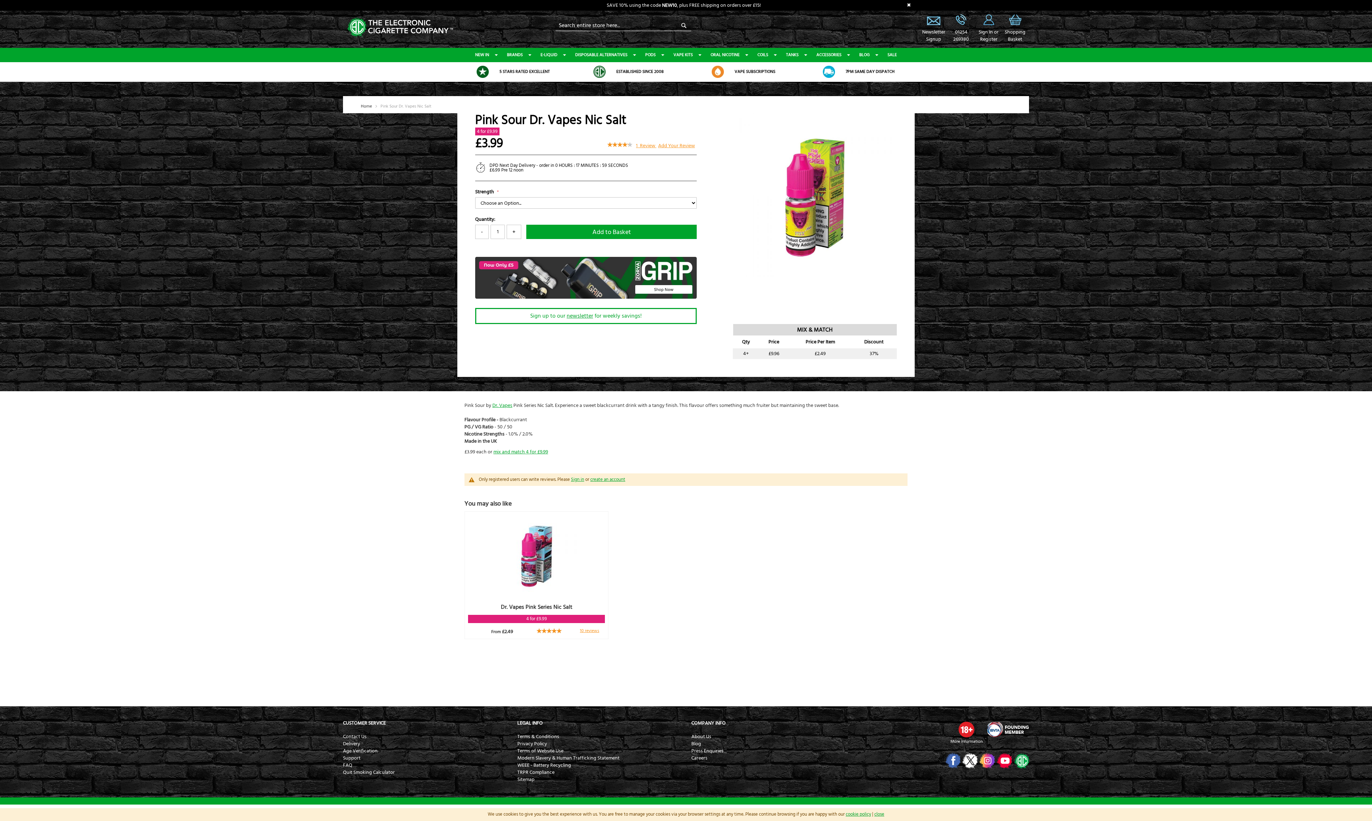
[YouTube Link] (1004, 761)
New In (482, 55)
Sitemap (526, 779)
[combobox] (623, 25)
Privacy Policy (532, 743)
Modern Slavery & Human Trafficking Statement (568, 758)
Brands (515, 55)
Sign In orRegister (988, 20)
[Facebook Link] (952, 761)
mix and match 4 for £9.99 (520, 452)
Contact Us (355, 736)
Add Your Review (676, 145)
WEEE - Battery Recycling (544, 765)
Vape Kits (683, 55)
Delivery (351, 743)
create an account (607, 479)
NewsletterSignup (933, 36)
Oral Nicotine (725, 55)
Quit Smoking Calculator (369, 772)
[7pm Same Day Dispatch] (829, 72)
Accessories (828, 55)
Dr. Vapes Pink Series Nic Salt (536, 607)
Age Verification (360, 751)
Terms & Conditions (538, 736)
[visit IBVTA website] (1007, 729)
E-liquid (549, 55)
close (879, 814)
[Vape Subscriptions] (718, 72)
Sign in (577, 479)
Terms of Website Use (540, 751)
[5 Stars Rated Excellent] (483, 72)
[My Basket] (1015, 25)
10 (589, 631)
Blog (864, 55)
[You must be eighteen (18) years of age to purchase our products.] (966, 729)
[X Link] (969, 761)
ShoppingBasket (1015, 36)
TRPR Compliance (536, 772)
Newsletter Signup (933, 20)
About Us (701, 736)
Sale (892, 55)
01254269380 (961, 36)
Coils (762, 55)
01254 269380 (961, 20)
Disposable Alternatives (601, 55)
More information (966, 741)
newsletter (580, 316)
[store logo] (400, 26)
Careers (699, 758)
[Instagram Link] (987, 761)
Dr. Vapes (502, 405)
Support (352, 758)
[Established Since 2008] (599, 72)
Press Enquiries (707, 751)
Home (366, 106)
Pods (650, 55)
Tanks (792, 55)
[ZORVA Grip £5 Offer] (586, 297)
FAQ (347, 765)
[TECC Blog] (1021, 761)
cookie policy (858, 814)
